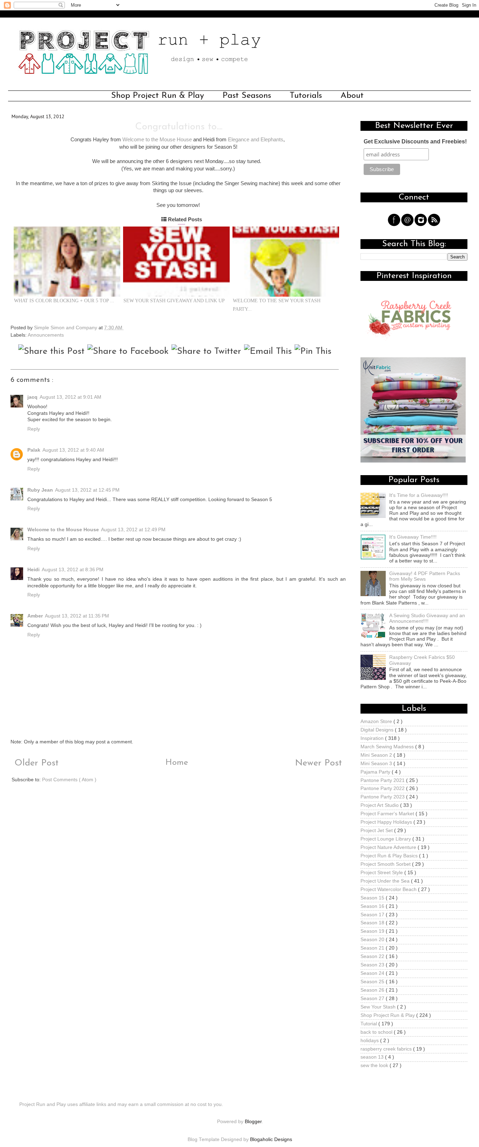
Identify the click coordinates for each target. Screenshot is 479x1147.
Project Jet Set (377, 830)
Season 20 (373, 939)
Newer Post (320, 763)
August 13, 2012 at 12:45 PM (87, 490)
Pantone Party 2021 (383, 780)
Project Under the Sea (385, 881)
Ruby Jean (40, 490)
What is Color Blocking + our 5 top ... (64, 300)
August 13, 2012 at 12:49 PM (133, 529)
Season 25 (373, 981)
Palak (33, 450)
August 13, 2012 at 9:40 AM (73, 450)
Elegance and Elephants (255, 139)
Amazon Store (376, 721)
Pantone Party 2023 (383, 796)
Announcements (46, 335)
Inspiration (372, 738)
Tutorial (369, 1023)
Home (177, 762)
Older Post (35, 763)
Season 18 (373, 922)
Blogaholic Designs (271, 1139)
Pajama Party (376, 772)
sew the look (375, 1065)
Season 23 (373, 964)
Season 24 (373, 973)
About (352, 96)
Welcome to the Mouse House (157, 139)
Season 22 (373, 956)
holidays (370, 1040)
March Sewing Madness (387, 746)
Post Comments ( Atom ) (69, 779)
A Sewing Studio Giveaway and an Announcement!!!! (427, 618)
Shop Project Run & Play (157, 96)
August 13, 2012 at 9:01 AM (70, 397)
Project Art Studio (380, 805)
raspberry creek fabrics (386, 1049)
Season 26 (373, 990)
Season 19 (373, 931)
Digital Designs (377, 730)
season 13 (372, 1057)
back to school (377, 1032)
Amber (35, 616)
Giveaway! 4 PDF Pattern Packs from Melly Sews (424, 576)
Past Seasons (247, 96)
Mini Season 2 (376, 755)
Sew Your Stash (378, 1007)
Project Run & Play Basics (389, 855)
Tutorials (306, 96)
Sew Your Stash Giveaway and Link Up (174, 300)
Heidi (33, 569)
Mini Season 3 (376, 763)
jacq (32, 397)
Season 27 (373, 998)
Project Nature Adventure (389, 847)
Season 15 (373, 897)
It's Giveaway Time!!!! (413, 537)
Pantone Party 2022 (383, 788)
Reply (33, 429)
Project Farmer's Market (388, 813)
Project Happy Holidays (386, 822)
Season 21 (373, 948)
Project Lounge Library (386, 839)
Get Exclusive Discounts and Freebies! (415, 141)
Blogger (253, 1121)
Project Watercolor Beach (389, 889)
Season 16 (373, 906)
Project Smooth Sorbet (386, 864)
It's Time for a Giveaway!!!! (418, 495)
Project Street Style (382, 872)
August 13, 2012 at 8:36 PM (72, 569)
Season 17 (373, 914)
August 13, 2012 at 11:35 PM (77, 616)
